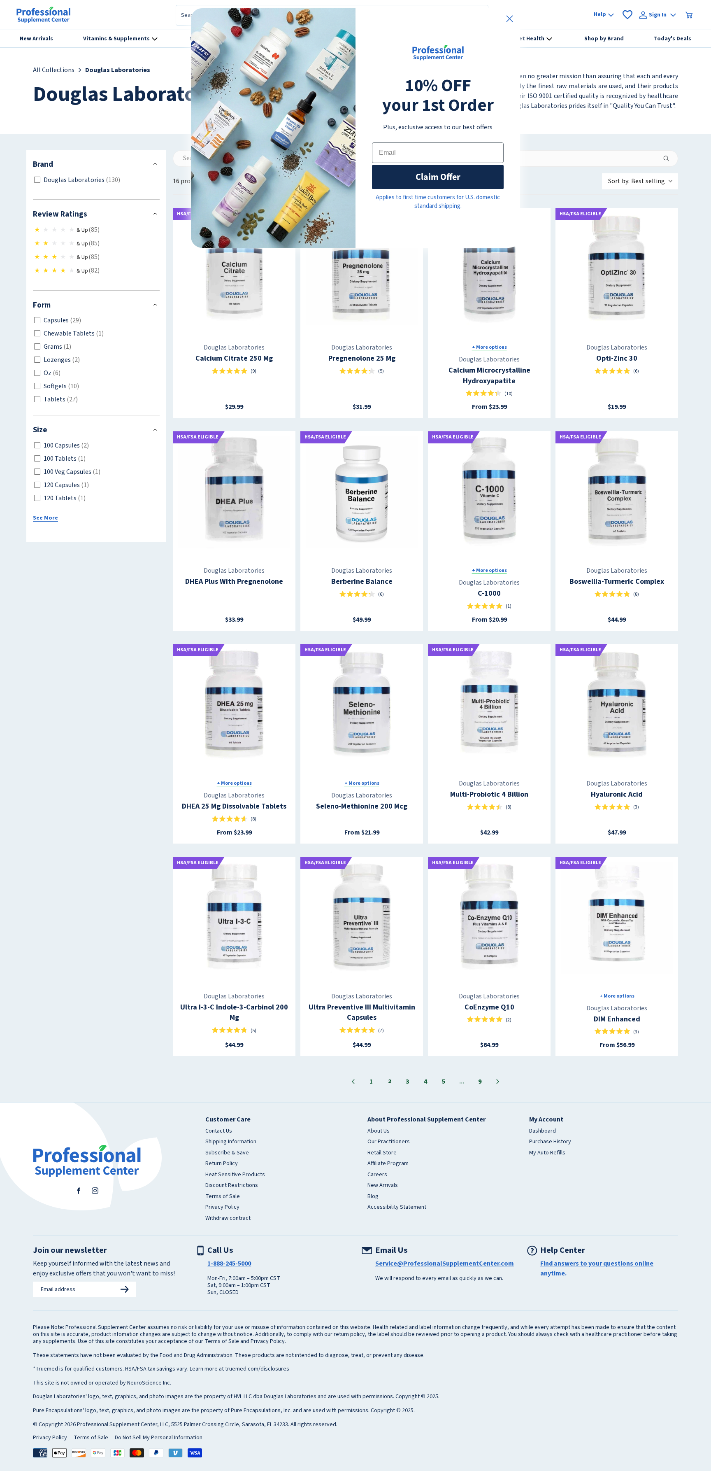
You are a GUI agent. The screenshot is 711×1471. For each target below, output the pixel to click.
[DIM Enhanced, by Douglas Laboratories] (617, 918)
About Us (378, 1131)
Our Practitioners (388, 1142)
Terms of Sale (222, 1197)
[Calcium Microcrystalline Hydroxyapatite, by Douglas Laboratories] (489, 269)
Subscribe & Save (227, 1153)
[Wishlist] (627, 15)
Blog (373, 1197)
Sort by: (636, 181)
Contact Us (218, 1131)
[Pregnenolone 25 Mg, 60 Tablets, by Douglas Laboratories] (362, 269)
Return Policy (221, 1164)
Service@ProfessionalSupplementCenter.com (444, 1263)
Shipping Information (230, 1142)
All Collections (53, 70)
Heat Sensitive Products (235, 1175)
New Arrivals (382, 1185)
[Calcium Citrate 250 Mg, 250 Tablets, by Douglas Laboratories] (234, 269)
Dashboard (542, 1131)
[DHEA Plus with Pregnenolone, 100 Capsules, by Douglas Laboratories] (234, 492)
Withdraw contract (228, 1218)
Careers (377, 1175)
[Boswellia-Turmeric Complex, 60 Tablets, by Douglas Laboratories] (617, 492)
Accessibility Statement (396, 1207)
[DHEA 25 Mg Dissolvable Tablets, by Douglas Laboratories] (234, 705)
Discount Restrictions (231, 1185)
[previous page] (353, 1081)
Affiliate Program (388, 1164)
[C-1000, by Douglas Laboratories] (489, 492)
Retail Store (382, 1153)
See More (45, 518)
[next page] (498, 1081)
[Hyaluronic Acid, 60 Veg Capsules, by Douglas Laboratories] (617, 705)
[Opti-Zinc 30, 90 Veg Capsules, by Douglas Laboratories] (617, 269)
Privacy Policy (222, 1207)
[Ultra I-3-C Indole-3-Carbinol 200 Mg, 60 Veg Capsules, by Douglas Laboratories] (234, 918)
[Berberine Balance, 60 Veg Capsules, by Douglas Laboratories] (362, 492)
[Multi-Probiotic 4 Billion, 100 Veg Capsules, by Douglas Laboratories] (489, 705)
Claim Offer (438, 177)
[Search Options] (669, 158)
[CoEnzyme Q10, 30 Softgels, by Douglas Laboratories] (489, 918)
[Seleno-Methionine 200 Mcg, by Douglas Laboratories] (362, 705)
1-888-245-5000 (229, 1263)
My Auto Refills (547, 1153)
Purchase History (550, 1142)
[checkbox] (95, 180)
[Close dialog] (509, 19)
